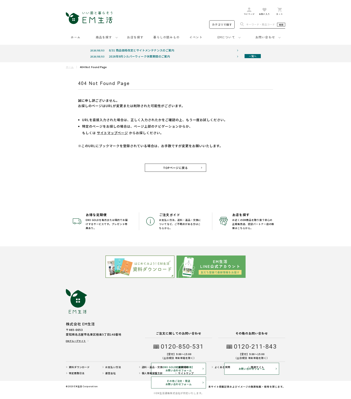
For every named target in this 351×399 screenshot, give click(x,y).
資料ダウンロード (79, 367)
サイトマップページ (112, 132)
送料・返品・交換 (152, 367)
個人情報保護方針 (152, 373)
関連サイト (257, 367)
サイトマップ (186, 373)
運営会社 (110, 373)
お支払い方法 (113, 367)
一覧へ (252, 56)
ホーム (70, 67)
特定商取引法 (76, 373)
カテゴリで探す (222, 24)
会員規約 (183, 367)
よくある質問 (222, 367)
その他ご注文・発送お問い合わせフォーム (179, 382)
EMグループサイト (76, 341)
